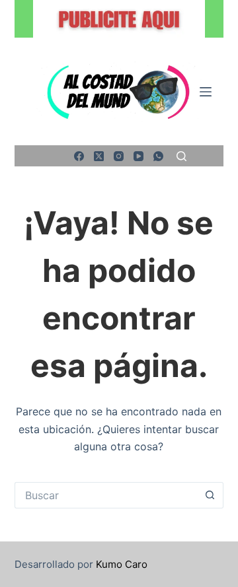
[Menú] (206, 92)
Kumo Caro (121, 564)
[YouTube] (138, 156)
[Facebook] (79, 156)
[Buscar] (181, 156)
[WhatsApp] (158, 156)
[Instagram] (119, 156)
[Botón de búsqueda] (210, 495)
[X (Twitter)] (99, 156)
